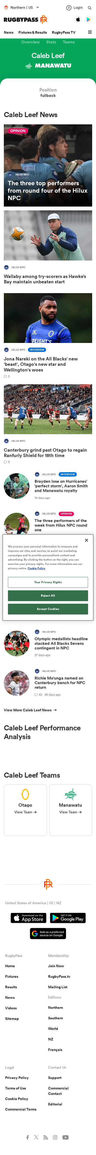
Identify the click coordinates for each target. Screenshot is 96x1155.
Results (11, 987)
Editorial (55, 1104)
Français (55, 1049)
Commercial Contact (58, 1091)
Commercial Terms (20, 1109)
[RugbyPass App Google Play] (68, 919)
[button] (90, 32)
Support (54, 1077)
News (8, 32)
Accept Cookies (48, 609)
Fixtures (11, 976)
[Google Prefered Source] (48, 934)
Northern (55, 1007)
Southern (55, 1018)
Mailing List (57, 987)
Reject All (48, 595)
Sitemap (12, 1018)
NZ (50, 1039)
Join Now (56, 965)
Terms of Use (15, 1088)
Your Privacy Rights (48, 582)
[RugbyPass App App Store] (28, 919)
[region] (47, 577)
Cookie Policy (16, 1098)
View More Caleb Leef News (27, 710)
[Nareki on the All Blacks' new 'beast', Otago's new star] (48, 335)
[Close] (86, 540)
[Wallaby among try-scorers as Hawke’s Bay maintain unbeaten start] (48, 248)
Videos (11, 1008)
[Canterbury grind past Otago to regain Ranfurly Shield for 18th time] (48, 423)
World (53, 1028)
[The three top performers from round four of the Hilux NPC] (48, 165)
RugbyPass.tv (59, 976)
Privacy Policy (17, 1077)
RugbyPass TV (64, 32)
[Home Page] (25, 19)
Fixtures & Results (32, 32)
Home (10, 965)
